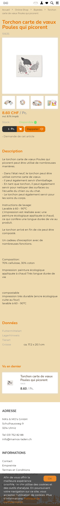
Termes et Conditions (16, 469)
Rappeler (33, 129)
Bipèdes (38, 10)
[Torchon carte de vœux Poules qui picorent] (10, 383)
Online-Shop (21, 10)
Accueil (6, 10)
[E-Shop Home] (5, 3)
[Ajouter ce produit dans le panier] (20, 129)
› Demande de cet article (18, 136)
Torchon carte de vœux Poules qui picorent (36, 378)
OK (50, 478)
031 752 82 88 (15, 434)
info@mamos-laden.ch (17, 439)
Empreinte (9, 465)
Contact (7, 461)
